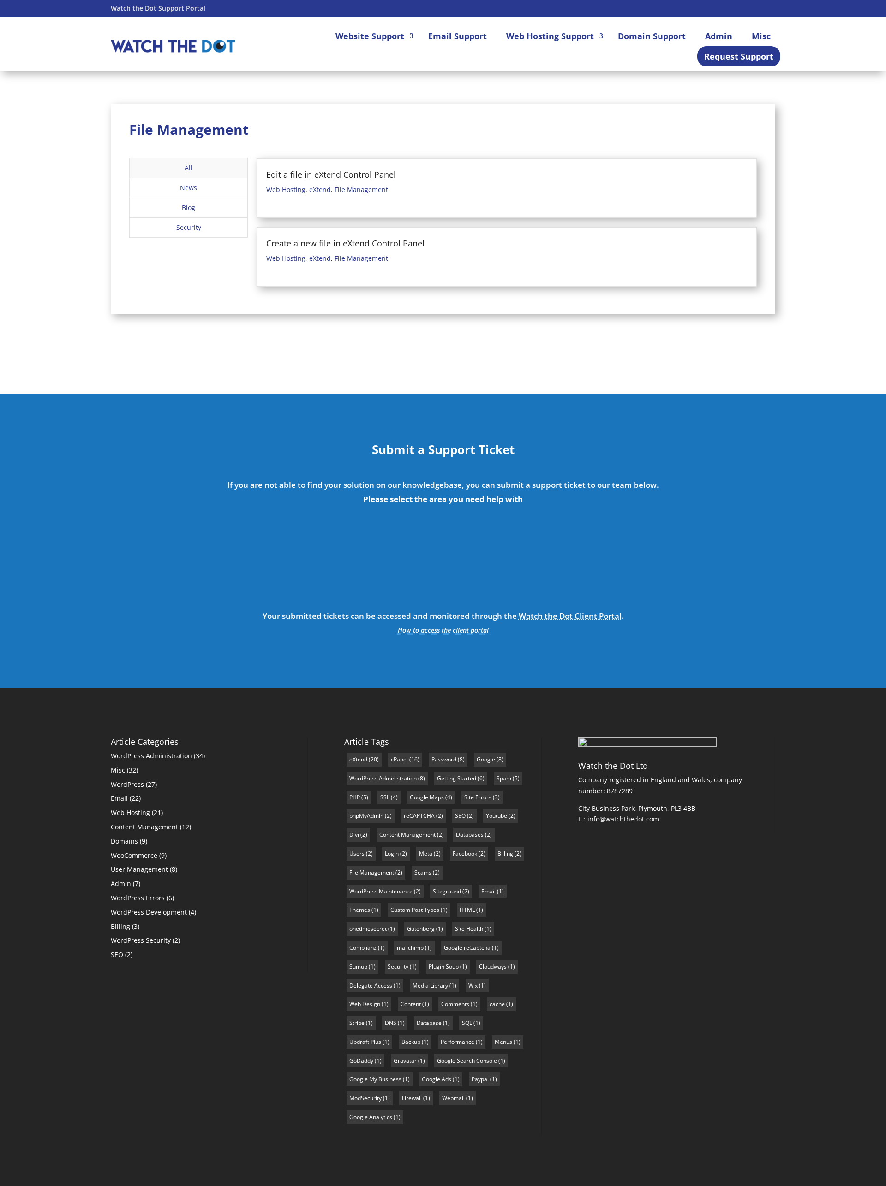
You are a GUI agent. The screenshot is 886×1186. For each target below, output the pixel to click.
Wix (473, 985)
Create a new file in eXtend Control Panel (345, 243)
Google (486, 759)
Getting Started (456, 778)
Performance (457, 1042)
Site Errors (477, 797)
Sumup (358, 966)
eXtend (320, 189)
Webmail (453, 1098)
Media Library (430, 985)
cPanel (399, 759)
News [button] (188, 187)
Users (357, 853)
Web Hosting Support (550, 36)
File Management (361, 189)
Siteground (447, 891)
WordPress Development (149, 912)
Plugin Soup (444, 966)
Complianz (363, 948)
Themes (359, 910)
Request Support (738, 56)
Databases (470, 835)
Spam (504, 778)
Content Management (144, 826)
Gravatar (405, 1061)
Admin (718, 36)
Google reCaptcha (467, 948)
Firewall (412, 1098)
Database (429, 1023)
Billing (120, 926)
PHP (354, 797)
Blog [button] (188, 207)
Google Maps (427, 797)
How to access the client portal (443, 630)
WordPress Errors (138, 897)
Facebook (465, 853)
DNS (390, 1023)
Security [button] (188, 227)
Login (392, 853)
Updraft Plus (365, 1042)
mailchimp (410, 948)
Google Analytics (370, 1117)
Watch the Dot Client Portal (570, 616)
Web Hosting (285, 189)
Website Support (369, 36)
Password (443, 759)
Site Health (469, 929)
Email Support (457, 36)
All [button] (188, 167)
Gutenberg (421, 929)
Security (398, 966)
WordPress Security (141, 940)
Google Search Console (467, 1061)
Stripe (357, 1023)
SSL (384, 797)
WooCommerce (134, 855)
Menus (503, 1042)
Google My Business (375, 1079)
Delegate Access (370, 985)
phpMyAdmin (366, 816)
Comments (455, 1004)
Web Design (364, 1004)
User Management (139, 869)
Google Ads (436, 1079)
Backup (410, 1042)
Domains (124, 841)
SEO (117, 954)
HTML (467, 910)
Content (411, 1004)
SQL (467, 1023)
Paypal (480, 1079)
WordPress (127, 784)
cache (497, 1004)
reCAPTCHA (419, 816)
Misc (761, 36)
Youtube (496, 816)
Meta (425, 853)
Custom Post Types (414, 910)
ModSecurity (365, 1098)
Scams (422, 872)
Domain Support (652, 36)
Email (609, 543)
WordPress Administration (151, 755)
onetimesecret (368, 929)
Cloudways (493, 966)
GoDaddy (361, 1061)
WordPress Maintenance (381, 891)
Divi (354, 835)
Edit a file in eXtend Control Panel (331, 174)
